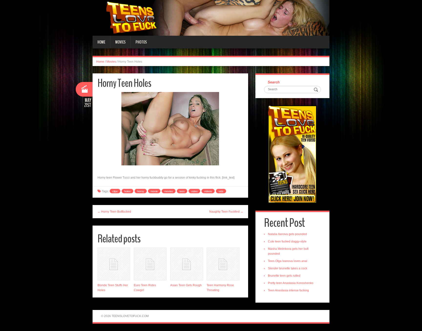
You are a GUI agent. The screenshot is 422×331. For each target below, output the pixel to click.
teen (182, 191)
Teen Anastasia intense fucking (288, 290)
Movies (120, 42)
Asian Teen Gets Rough (186, 285)
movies (168, 191)
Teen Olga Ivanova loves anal (287, 261)
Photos (141, 42)
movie (154, 191)
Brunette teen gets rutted (284, 275)
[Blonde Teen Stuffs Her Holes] (113, 264)
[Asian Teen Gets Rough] (186, 264)
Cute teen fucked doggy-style (287, 241)
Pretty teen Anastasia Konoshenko (290, 283)
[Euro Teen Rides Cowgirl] (150, 264)
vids (221, 191)
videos (208, 191)
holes (127, 191)
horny (140, 191)
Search (274, 82)
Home (101, 42)
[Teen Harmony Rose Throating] (223, 264)
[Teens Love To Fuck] (211, 17)
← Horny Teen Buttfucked (114, 211)
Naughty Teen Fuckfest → (226, 211)
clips (115, 191)
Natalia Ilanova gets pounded (287, 234)
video (194, 191)
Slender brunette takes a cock (287, 268)
